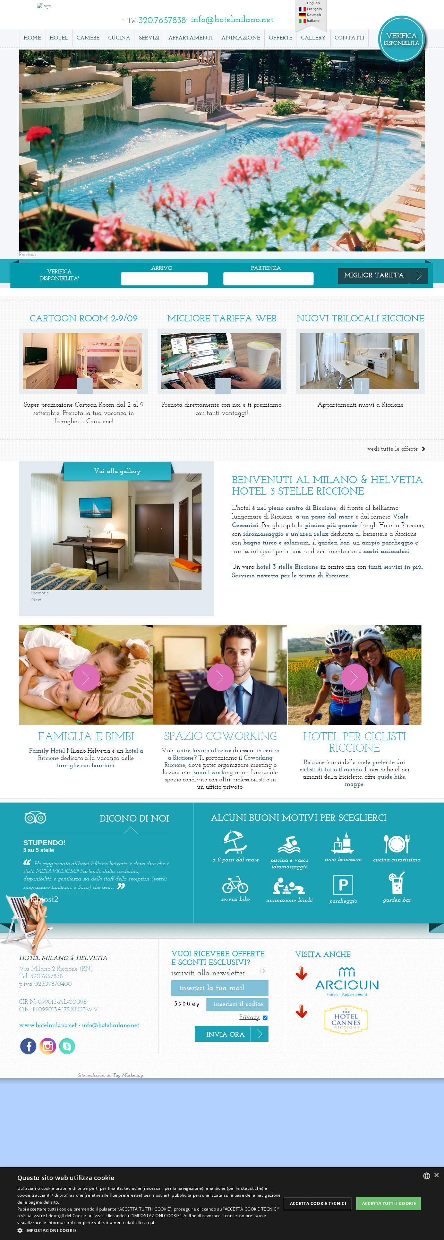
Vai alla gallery (117, 471)
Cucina (119, 38)
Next (36, 600)
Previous (27, 254)
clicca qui (145, 1222)
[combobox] (426, 1175)
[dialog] (222, 1203)
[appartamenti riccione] (338, 982)
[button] (149, 1230)
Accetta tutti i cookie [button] (389, 1203)
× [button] (436, 1175)
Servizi (149, 38)
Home (32, 38)
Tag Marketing (128, 1075)
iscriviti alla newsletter (208, 973)
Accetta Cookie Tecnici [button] (318, 1203)
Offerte (280, 38)
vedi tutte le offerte (392, 448)
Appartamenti (190, 38)
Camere (88, 38)
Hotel (59, 38)
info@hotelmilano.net (110, 1025)
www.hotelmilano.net (48, 1025)
